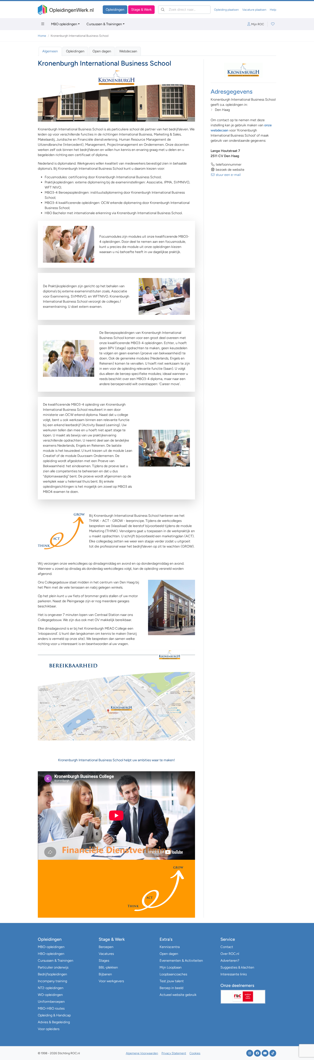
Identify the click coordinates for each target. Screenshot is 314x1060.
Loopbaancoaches (173, 974)
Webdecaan (128, 51)
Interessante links (233, 974)
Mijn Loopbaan (171, 967)
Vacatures (106, 954)
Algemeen (50, 51)
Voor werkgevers (111, 981)
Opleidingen (115, 9)
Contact (226, 947)
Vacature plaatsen (254, 10)
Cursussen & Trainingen (104, 24)
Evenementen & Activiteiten (181, 960)
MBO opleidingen (64, 24)
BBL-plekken (108, 967)
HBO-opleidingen (51, 954)
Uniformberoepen (51, 1002)
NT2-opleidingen (50, 988)
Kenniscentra (170, 947)
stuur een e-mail (228, 175)
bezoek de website (229, 170)
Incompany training (52, 981)
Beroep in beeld (171, 988)
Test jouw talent (172, 981)
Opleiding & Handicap (54, 1015)
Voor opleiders (48, 1029)
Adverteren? (229, 960)
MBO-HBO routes (51, 1008)
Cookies (194, 1053)
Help (273, 10)
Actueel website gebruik (178, 995)
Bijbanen (105, 974)
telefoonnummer (228, 164)
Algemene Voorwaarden (142, 1053)
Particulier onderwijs (53, 967)
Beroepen (106, 947)
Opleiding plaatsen (226, 10)
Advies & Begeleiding (54, 1022)
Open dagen (101, 51)
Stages (104, 960)
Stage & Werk (141, 9)
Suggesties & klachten (237, 967)
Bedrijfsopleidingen (52, 974)
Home (42, 36)
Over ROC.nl (229, 954)
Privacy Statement (173, 1053)
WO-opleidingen (50, 995)
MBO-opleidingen (51, 947)
